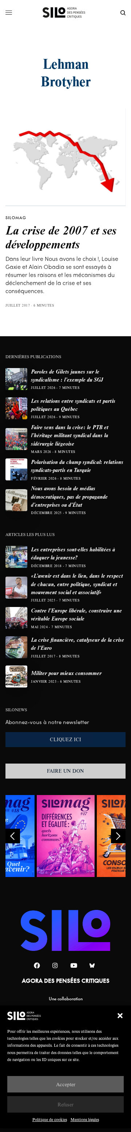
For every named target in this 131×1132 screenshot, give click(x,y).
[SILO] (66, 12)
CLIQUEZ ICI (65, 739)
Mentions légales (85, 1119)
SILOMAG (15, 218)
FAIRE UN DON (65, 771)
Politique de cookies (49, 1119)
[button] (120, 1015)
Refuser (65, 1104)
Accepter (65, 1084)
